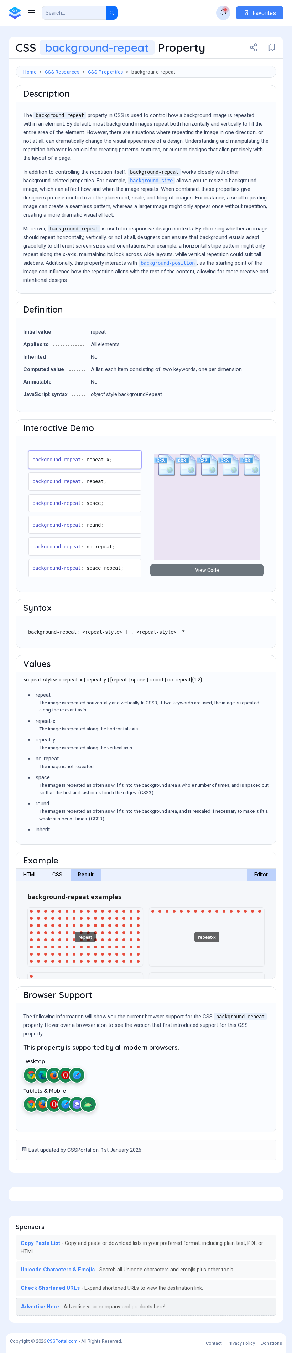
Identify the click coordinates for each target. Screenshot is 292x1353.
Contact (214, 1343)
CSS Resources (62, 72)
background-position (168, 263)
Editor (261, 874)
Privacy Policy (241, 1343)
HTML (30, 874)
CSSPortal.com (62, 1341)
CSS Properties (105, 72)
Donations (271, 1343)
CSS (57, 874)
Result (86, 874)
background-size (151, 180)
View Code (207, 570)
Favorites (263, 13)
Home (29, 72)
